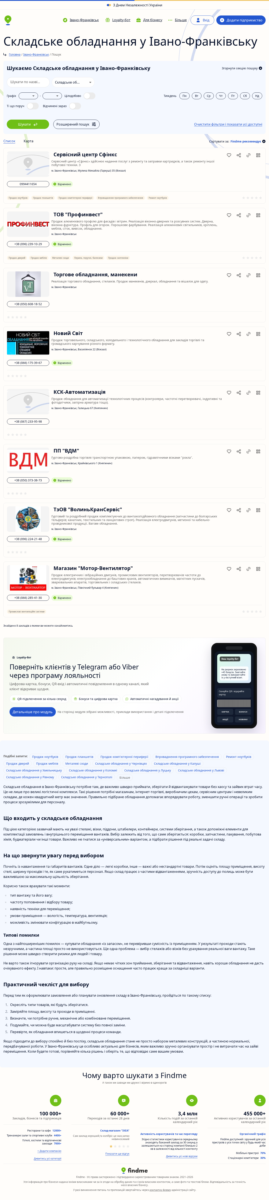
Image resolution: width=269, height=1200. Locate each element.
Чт (221, 96)
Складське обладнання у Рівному (30, 777)
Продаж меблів (47, 763)
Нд (257, 96)
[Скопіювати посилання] (248, 155)
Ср (209, 96)
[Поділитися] (239, 155)
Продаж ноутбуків (45, 757)
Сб (245, 96)
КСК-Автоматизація (80, 392)
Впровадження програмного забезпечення (187, 757)
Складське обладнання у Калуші (177, 763)
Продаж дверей (17, 763)
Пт (233, 96)
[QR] (258, 155)
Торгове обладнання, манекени (95, 274)
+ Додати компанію (49, 1151)
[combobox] (73, 82)
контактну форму (160, 1190)
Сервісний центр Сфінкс (85, 154)
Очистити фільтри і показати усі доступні (228, 124)
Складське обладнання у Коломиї (93, 770)
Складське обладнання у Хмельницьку (34, 770)
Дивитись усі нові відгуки (182, 1156)
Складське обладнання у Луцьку (147, 770)
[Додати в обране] (229, 155)
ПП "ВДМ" (66, 451)
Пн (185, 96)
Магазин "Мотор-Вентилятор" (93, 568)
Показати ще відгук (117, 1153)
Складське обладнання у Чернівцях (121, 763)
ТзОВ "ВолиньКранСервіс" (88, 509)
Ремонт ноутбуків (238, 757)
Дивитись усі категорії (47, 1158)
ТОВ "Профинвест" (78, 214)
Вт (196, 96)
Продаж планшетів (79, 757)
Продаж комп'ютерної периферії (124, 757)
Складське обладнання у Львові (201, 770)
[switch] (80, 95)
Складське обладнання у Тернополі (86, 777)
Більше (124, 777)
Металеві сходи (76, 763)
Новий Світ (68, 333)
